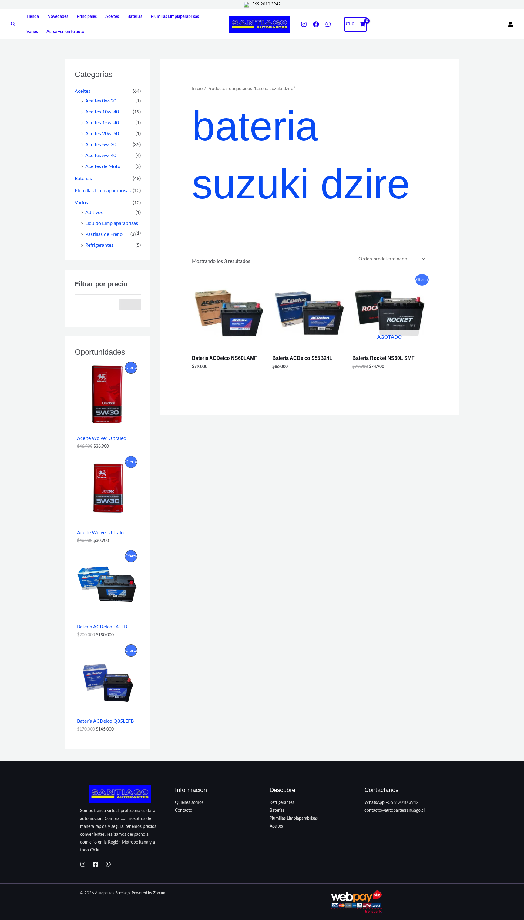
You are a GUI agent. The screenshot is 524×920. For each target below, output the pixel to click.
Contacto (183, 810)
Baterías (134, 17)
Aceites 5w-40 (100, 155)
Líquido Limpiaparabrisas (111, 223)
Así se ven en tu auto (65, 32)
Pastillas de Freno (104, 234)
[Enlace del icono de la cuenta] (510, 24)
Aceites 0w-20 (100, 101)
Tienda (32, 17)
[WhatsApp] (328, 24)
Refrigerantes (99, 245)
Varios (32, 32)
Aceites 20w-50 (102, 133)
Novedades (57, 17)
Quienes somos (189, 803)
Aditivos (94, 212)
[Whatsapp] (108, 864)
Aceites (112, 17)
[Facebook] (316, 24)
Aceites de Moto (102, 166)
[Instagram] (304, 24)
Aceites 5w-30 (100, 144)
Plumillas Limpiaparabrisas (175, 17)
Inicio (197, 88)
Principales (87, 17)
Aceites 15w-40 (102, 122)
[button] (13, 24)
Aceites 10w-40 (102, 111)
